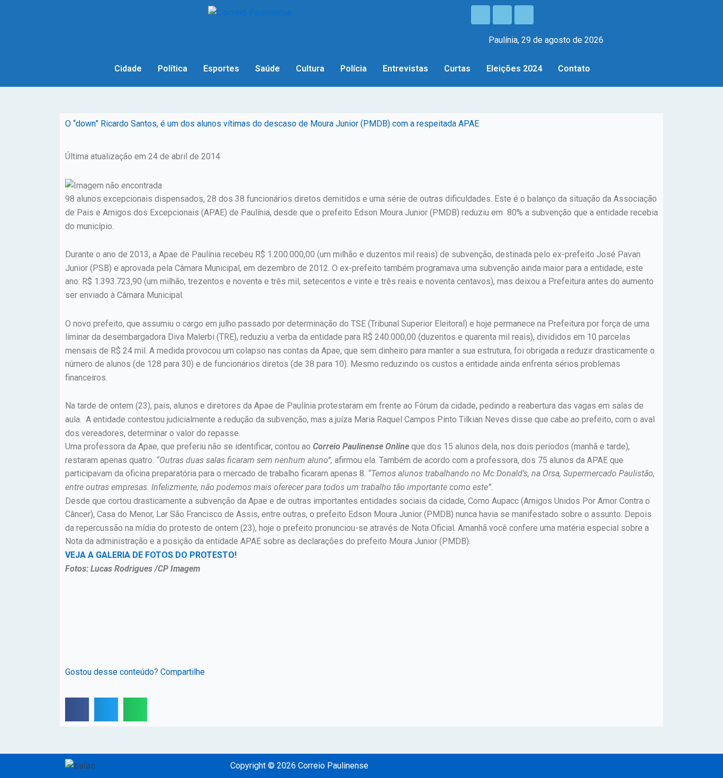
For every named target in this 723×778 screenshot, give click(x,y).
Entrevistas (405, 69)
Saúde (267, 69)
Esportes (221, 69)
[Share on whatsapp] (135, 709)
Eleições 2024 (514, 69)
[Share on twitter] (106, 709)
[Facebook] (480, 14)
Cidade (128, 69)
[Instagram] (502, 14)
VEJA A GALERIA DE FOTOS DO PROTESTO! (151, 555)
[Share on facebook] (77, 709)
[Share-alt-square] (524, 14)
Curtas (457, 69)
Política (172, 69)
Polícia (353, 69)
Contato (574, 69)
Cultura (310, 69)
